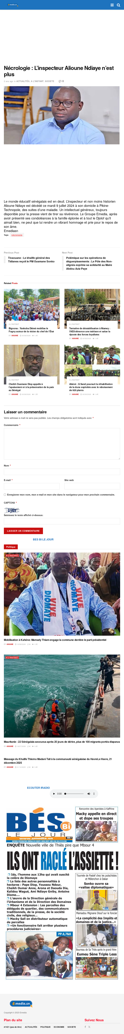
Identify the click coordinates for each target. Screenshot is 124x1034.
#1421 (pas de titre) (13, 1026)
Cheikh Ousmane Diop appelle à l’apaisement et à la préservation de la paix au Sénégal (31, 387)
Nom (7, 465)
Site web (69, 480)
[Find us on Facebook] (85, 1027)
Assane (14, 335)
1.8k (36, 767)
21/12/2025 (21, 767)
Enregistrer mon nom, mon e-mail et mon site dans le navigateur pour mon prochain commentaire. (61, 494)
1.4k (36, 335)
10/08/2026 (21, 644)
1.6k (36, 746)
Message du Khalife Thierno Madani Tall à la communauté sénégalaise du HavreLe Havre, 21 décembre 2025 (58, 760)
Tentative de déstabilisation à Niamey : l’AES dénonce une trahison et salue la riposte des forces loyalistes (89, 331)
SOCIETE (49, 81)
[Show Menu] (112, 5)
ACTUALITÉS (23, 81)
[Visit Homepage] (12, 5)
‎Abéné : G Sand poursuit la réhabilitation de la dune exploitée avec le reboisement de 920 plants (91, 387)
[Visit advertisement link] (62, 893)
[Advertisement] (62, 37)
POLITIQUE (45, 1026)
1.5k (36, 394)
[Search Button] (118, 5)
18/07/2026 (21, 746)
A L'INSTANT (37, 81)
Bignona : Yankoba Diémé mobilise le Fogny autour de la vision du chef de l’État (31, 330)
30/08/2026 (26, 335)
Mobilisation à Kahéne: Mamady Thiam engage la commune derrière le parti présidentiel (55, 640)
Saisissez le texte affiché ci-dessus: (23, 515)
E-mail (8, 480)
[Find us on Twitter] (89, 1027)
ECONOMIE (59, 1026)
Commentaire (12, 425)
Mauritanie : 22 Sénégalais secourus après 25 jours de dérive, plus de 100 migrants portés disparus (62, 742)
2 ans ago (8, 81)
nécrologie (16, 234)
